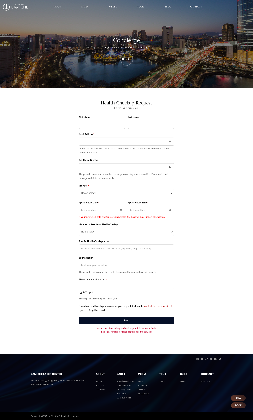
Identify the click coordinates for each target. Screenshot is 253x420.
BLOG (182, 381)
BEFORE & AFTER (124, 398)
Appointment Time (138, 202)
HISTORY (100, 385)
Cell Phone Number (88, 160)
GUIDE (162, 381)
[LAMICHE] (15, 9)
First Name (85, 117)
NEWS (140, 381)
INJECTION (121, 394)
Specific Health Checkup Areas (94, 241)
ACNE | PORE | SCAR (125, 381)
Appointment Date (89, 202)
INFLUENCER (143, 394)
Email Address (86, 134)
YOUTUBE (142, 385)
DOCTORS (100, 390)
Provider (84, 185)
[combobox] (102, 210)
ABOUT (99, 381)
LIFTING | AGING (124, 390)
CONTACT (205, 381)
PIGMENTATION (124, 385)
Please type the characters (93, 279)
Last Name (134, 117)
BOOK (126, 59)
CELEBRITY (143, 390)
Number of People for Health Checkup (99, 224)
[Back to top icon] (239, 414)
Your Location (86, 257)
